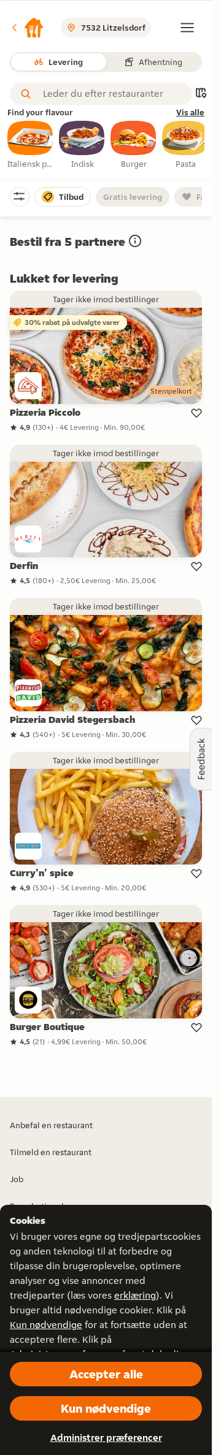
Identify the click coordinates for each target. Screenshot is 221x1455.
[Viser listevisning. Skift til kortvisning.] (200, 94)
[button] (27, 27)
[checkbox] (30, 145)
